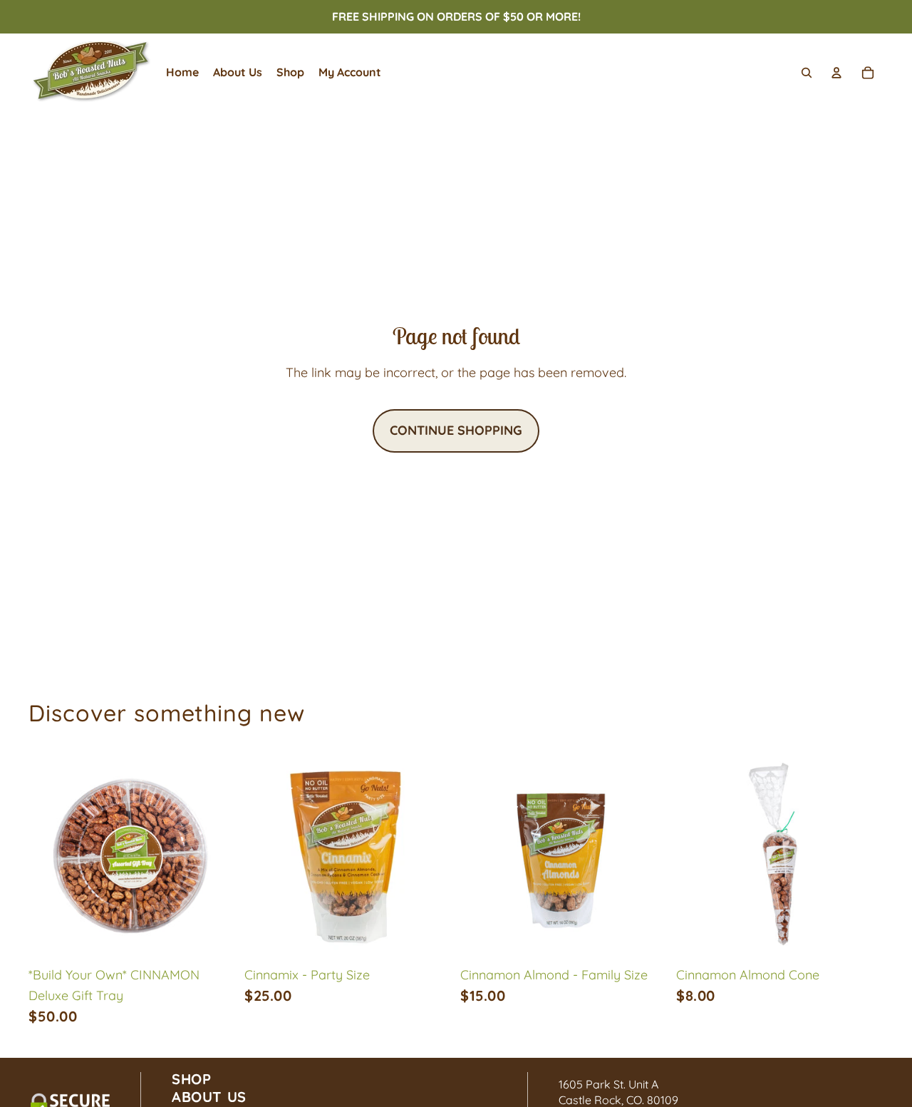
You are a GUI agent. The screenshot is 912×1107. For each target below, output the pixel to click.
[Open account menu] (836, 72)
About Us (209, 1097)
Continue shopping (456, 430)
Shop (191, 1079)
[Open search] (806, 72)
